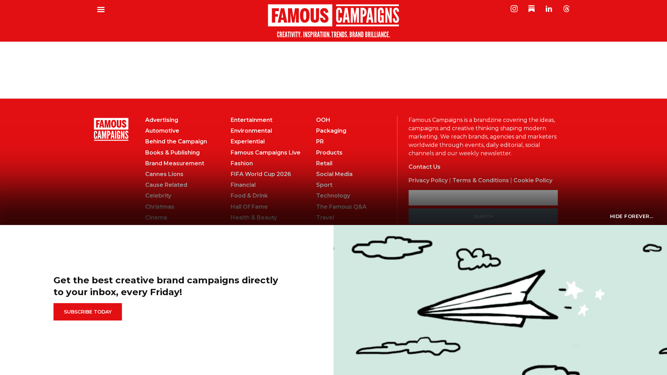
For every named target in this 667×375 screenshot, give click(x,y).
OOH (323, 120)
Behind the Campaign (176, 141)
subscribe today (88, 312)
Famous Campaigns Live (265, 152)
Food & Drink (249, 195)
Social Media (334, 174)
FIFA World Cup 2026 (261, 174)
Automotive (162, 130)
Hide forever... (631, 216)
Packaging (331, 130)
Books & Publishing (172, 152)
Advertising (161, 120)
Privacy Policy (428, 180)
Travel (325, 217)
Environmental (251, 130)
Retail (324, 163)
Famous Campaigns (333, 21)
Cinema (156, 217)
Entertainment (251, 120)
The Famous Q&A (341, 206)
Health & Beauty (254, 217)
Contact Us (424, 167)
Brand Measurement (174, 163)
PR (320, 141)
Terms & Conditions (480, 180)
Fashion (242, 163)
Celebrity (158, 195)
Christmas (159, 206)
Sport (324, 185)
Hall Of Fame (249, 206)
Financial (243, 185)
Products (329, 152)
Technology (333, 195)
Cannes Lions (164, 174)
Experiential (248, 141)
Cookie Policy (532, 180)
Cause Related (166, 185)
